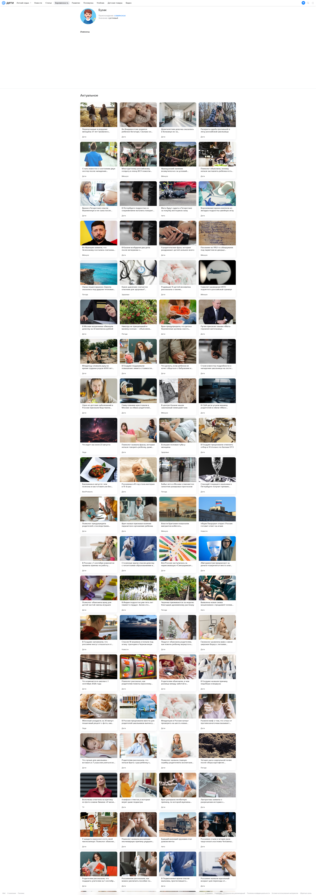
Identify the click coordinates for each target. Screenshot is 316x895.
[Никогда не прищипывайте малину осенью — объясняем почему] (138, 318)
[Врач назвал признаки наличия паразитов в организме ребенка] (138, 515)
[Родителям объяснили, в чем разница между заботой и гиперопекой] (177, 672)
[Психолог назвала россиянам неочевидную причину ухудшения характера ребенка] (138, 830)
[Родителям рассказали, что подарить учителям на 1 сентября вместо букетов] (98, 870)
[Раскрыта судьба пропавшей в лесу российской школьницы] (217, 120)
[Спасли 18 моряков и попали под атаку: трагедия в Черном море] (138, 633)
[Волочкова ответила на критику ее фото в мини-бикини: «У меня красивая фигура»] (98, 791)
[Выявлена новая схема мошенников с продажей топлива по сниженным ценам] (217, 594)
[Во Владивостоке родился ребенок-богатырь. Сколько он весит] (138, 120)
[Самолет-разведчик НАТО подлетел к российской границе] (217, 278)
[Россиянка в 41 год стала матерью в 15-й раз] (138, 475)
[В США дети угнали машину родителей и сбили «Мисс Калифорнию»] (217, 396)
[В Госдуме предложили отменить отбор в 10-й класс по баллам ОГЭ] (217, 436)
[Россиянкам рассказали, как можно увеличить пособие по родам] (138, 870)
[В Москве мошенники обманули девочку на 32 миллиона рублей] (98, 318)
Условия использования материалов (285, 893)
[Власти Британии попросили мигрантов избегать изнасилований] (177, 515)
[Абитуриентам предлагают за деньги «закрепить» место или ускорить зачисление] (217, 554)
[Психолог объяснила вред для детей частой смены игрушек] (98, 594)
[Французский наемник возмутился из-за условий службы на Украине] (177, 160)
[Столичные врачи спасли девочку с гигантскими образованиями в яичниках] (138, 554)
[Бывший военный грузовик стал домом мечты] (177, 830)
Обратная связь (306, 893)
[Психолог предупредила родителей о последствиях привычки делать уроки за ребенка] (98, 515)
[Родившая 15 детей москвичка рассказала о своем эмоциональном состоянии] (177, 278)
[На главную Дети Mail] (9, 3)
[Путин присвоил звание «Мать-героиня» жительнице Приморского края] (217, 318)
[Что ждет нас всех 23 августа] (98, 436)
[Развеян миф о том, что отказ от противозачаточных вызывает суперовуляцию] (217, 712)
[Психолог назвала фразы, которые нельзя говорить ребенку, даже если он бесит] (138, 436)
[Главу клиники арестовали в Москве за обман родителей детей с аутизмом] (138, 396)
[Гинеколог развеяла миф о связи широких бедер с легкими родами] (217, 633)
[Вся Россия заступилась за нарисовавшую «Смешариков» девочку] (177, 554)
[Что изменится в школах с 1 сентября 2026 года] (98, 672)
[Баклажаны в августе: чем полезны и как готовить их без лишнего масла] (98, 475)
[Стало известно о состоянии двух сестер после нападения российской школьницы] (98, 160)
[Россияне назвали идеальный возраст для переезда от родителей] (217, 870)
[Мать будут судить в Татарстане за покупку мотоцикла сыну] (177, 199)
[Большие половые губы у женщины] (177, 436)
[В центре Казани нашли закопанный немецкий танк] (177, 396)
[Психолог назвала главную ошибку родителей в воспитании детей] (177, 751)
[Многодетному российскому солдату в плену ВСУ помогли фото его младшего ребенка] (138, 160)
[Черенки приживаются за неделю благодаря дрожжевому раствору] (177, 594)
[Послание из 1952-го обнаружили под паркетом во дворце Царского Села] (217, 239)
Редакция (218, 893)
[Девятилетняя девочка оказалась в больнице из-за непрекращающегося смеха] (177, 120)
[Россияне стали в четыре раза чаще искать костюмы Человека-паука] (217, 830)
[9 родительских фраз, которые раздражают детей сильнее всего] (177, 239)
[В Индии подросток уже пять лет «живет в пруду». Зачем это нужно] (138, 594)
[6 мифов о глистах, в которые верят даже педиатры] (138, 791)
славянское (120, 15)
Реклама (21, 893)
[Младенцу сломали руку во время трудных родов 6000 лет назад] (98, 357)
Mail (3, 893)
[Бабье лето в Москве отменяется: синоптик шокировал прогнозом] (177, 475)
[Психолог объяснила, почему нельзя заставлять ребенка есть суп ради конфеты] (217, 160)
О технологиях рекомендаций (234, 893)
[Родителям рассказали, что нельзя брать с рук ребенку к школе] (138, 751)
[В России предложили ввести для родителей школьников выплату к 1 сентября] (138, 712)
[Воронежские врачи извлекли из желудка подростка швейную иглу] (217, 199)
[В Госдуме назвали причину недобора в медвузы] (217, 672)
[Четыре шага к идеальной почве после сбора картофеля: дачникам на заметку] (217, 751)
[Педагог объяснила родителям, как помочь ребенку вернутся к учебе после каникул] (177, 633)
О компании (11, 893)
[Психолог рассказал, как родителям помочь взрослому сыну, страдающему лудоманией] (138, 672)
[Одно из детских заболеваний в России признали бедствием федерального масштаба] (98, 396)
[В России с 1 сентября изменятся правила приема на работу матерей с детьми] (98, 554)
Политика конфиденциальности (258, 893)
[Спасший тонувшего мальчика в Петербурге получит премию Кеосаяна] (217, 475)
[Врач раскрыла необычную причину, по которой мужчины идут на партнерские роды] (177, 791)
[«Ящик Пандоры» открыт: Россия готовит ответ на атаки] (217, 515)
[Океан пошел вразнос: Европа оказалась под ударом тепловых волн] (98, 278)
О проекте (209, 893)
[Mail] (3, 3)
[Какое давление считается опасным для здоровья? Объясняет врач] (138, 278)
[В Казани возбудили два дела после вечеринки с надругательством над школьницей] (138, 239)
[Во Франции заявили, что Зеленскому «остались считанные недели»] (98, 239)
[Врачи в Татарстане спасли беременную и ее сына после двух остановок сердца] (98, 199)
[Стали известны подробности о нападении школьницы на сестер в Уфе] (217, 357)
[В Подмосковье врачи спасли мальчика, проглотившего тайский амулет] (177, 870)
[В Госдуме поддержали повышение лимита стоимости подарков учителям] (138, 357)
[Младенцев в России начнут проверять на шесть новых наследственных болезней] (177, 712)
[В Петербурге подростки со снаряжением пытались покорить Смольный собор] (138, 199)
